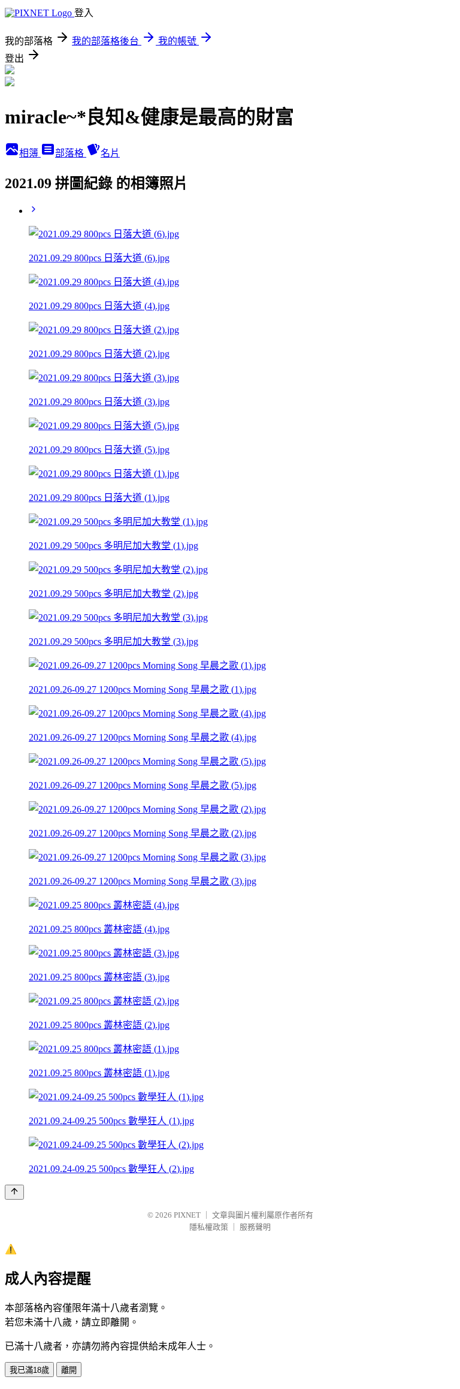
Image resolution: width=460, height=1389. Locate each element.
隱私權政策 (208, 1226)
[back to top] (14, 1192)
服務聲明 (255, 1226)
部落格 (70, 153)
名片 (110, 153)
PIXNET (187, 1214)
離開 (69, 1370)
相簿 (30, 153)
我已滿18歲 (29, 1370)
